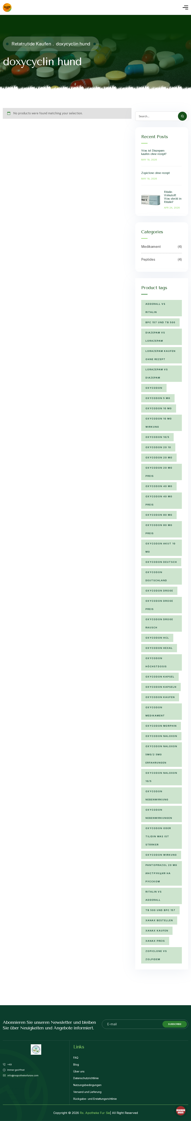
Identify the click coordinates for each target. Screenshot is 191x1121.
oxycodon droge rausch (159, 623)
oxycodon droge (159, 590)
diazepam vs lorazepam (155, 336)
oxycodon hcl (157, 637)
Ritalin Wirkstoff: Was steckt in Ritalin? (172, 197)
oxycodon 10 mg (158, 408)
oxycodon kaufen (160, 697)
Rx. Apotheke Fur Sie (95, 1113)
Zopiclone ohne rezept (155, 173)
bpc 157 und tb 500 (160, 322)
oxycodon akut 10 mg (160, 547)
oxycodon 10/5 (157, 437)
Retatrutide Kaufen (31, 44)
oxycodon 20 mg (158, 457)
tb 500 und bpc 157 (160, 910)
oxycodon (153, 388)
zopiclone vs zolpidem (156, 955)
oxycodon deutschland (156, 576)
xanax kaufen (156, 930)
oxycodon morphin (161, 725)
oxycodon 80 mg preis (158, 529)
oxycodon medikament (155, 711)
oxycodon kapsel (159, 676)
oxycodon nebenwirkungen (158, 813)
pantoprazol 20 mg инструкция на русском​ (161, 873)
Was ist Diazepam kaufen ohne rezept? (153, 152)
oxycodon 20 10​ (158, 447)
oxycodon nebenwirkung (156, 795)
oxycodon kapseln (160, 687)
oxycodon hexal (159, 648)
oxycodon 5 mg (157, 398)
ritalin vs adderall (153, 895)
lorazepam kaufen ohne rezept (160, 355)
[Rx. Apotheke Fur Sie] (7, 7)
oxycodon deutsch (161, 562)
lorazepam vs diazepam (156, 373)
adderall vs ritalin (155, 308)
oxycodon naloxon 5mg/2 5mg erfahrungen (161, 754)
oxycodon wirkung (161, 854)
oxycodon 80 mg (158, 514)
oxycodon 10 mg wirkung (158, 422)
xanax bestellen (159, 920)
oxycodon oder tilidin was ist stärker (158, 836)
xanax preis (155, 940)
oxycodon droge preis (159, 605)
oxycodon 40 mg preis (158, 500)
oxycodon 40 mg (158, 486)
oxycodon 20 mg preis (158, 471)
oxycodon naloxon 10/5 (161, 777)
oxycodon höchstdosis (156, 662)
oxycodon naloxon (161, 736)
